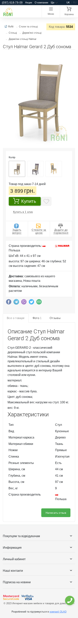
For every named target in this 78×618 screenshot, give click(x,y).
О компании (41, 2)
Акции (28, 2)
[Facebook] (9, 303)
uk (68, 2)
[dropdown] (69, 600)
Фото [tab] (37, 318)
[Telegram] (16, 303)
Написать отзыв (56, 512)
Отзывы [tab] (55, 318)
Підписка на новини (17, 582)
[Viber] (24, 303)
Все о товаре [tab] (16, 318)
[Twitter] (31, 303)
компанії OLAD (58, 611)
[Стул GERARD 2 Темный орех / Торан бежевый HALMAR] (35, 169)
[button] (72, 54)
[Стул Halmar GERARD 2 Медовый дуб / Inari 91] (53, 169)
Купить (28, 201)
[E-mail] (39, 303)
